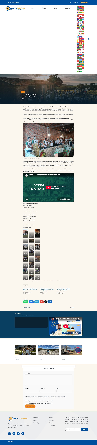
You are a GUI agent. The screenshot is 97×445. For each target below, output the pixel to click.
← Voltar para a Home (26, 307)
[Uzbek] (80, 67)
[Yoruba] (78, 71)
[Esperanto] (80, 20)
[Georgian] (83, 24)
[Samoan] (80, 54)
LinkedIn (50, 301)
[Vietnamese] (83, 67)
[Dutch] (83, 18)
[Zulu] (80, 71)
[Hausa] (80, 27)
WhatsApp (25, 301)
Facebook (31, 301)
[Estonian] (83, 20)
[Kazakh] (78, 37)
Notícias (44, 8)
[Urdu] (78, 67)
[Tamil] (80, 64)
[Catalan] (83, 12)
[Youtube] (18, 433)
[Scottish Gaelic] (83, 54)
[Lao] (83, 39)
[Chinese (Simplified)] (83, 14)
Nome (27, 388)
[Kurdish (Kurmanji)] (78, 39)
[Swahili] (80, 62)
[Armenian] (80, 8)
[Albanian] (80, 6)
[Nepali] (80, 48)
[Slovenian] (78, 60)
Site (57, 388)
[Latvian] (80, 41)
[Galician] (80, 24)
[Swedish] (83, 62)
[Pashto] (78, 50)
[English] (78, 20)
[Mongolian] (83, 46)
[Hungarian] (78, 31)
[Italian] (83, 33)
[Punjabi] (80, 52)
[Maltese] (83, 44)
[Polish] (83, 50)
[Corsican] (80, 16)
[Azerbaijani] (83, 8)
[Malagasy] (83, 43)
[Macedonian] (80, 43)
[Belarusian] (80, 10)
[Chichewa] (80, 14)
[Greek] (80, 25)
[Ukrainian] (83, 65)
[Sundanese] (78, 62)
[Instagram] (13, 433)
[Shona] (83, 56)
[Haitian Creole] (78, 27)
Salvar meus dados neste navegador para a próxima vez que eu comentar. (46, 397)
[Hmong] (83, 29)
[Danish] (80, 18)
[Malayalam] (80, 44)
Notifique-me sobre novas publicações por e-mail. (39, 403)
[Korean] (83, 37)
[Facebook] (9, 433)
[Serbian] (78, 56)
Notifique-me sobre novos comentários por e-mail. (39, 401)
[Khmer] (80, 37)
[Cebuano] (78, 14)
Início (21, 89)
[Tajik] (78, 64)
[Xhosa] (80, 69)
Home (32, 8)
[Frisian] (78, 24)
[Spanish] (83, 60)
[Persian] (80, 50)
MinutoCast (68, 8)
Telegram (36, 301)
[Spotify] (22, 433)
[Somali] (80, 60)
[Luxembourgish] (78, 43)
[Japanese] (78, 35)
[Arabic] (78, 8)
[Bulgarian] (80, 12)
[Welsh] (78, 69)
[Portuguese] (78, 52)
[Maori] (78, 46)
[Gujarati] (83, 25)
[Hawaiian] (83, 27)
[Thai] (78, 65)
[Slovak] (83, 58)
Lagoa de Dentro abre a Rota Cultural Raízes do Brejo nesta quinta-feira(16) (47, 289)
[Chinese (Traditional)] (78, 16)
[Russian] (78, 54)
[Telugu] (83, 64)
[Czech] (78, 18)
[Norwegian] (83, 48)
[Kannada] (83, 35)
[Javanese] (80, 35)
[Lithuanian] (83, 41)
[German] (78, 25)
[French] (83, 22)
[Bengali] (83, 10)
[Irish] (80, 33)
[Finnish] (80, 22)
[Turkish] (80, 65)
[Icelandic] (80, 31)
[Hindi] (80, 29)
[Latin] (78, 41)
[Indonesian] (78, 33)
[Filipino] (78, 22)
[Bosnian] (78, 12)
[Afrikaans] (78, 6)
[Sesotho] (80, 56)
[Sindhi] (78, 58)
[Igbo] (83, 31)
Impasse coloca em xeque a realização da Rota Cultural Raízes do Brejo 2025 (63, 289)
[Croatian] (83, 16)
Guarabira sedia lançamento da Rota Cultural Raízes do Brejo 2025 (30, 289)
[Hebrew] (78, 29)
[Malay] (78, 44)
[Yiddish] (83, 69)
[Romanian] (83, 52)
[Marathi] (80, 46)
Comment (27, 373)
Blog (55, 8)
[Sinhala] (80, 58)
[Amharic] (83, 6)
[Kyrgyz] (80, 39)
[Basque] (78, 10)
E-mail (42, 301)
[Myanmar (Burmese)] (78, 48)
